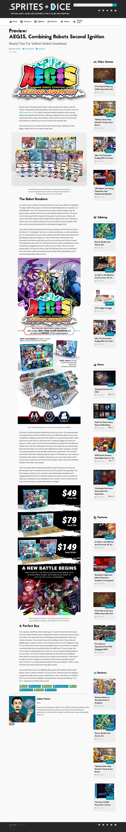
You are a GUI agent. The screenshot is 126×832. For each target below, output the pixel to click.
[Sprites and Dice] (40, 7)
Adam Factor (16, 49)
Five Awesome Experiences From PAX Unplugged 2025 (103, 647)
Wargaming (47, 686)
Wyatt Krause (100, 92)
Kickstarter (39, 690)
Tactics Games (51, 690)
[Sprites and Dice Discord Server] (102, 11)
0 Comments (29, 49)
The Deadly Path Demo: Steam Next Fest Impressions (104, 491)
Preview (24, 686)
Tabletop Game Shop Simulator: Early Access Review (104, 122)
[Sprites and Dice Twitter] (106, 11)
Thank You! (12, 829)
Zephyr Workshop (27, 690)
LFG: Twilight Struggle (103, 308)
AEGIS (74, 686)
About (11, 827)
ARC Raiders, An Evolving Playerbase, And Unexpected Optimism (104, 191)
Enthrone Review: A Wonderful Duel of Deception (102, 700)
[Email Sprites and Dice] (114, 11)
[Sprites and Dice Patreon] (98, 11)
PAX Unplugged (35, 686)
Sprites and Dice (21, 825)
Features (41, 49)
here (21, 681)
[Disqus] (49, 749)
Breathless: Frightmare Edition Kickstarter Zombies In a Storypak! (104, 578)
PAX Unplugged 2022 (61, 686)
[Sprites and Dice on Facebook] (110, 11)
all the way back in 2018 (28, 112)
